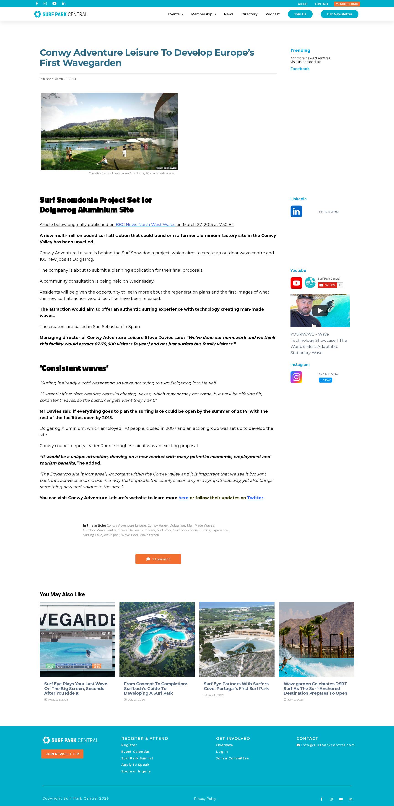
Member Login (347, 4)
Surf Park (148, 530)
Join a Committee (232, 758)
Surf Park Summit (137, 758)
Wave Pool (129, 535)
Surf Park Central (329, 211)
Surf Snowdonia (185, 530)
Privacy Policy (205, 799)
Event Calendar (135, 752)
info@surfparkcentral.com (328, 745)
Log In (222, 752)
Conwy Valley (158, 525)
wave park (111, 535)
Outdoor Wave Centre (100, 530)
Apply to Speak (135, 765)
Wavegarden (149, 535)
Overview (224, 745)
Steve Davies (128, 530)
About (303, 4)
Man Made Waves (200, 525)
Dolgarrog (177, 525)
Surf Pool (164, 530)
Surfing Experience (214, 530)
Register (129, 745)
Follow (325, 380)
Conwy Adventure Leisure (126, 525)
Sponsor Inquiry (136, 771)
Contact (322, 4)
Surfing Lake (92, 535)
